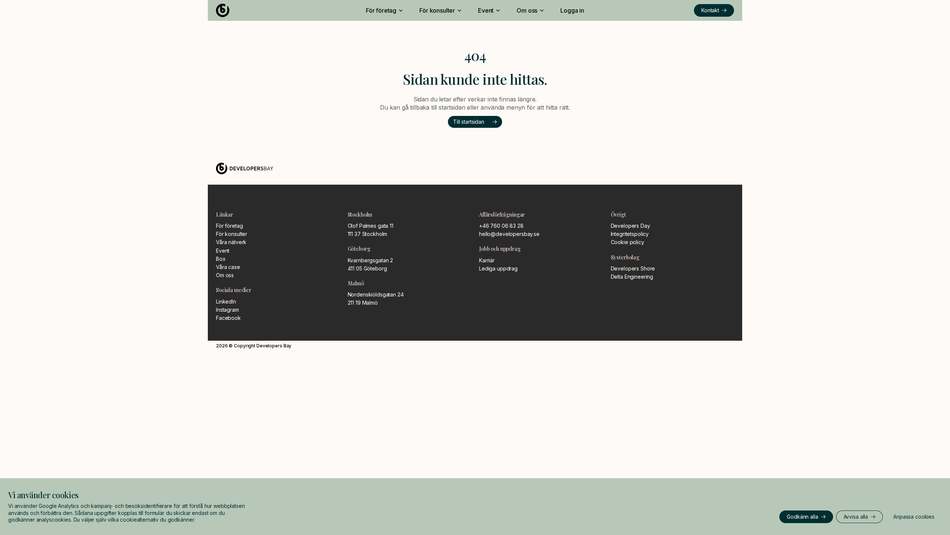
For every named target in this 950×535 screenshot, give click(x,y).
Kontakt (710, 10)
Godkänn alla (802, 516)
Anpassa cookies (913, 516)
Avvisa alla (855, 516)
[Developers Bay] (250, 10)
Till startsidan (468, 122)
